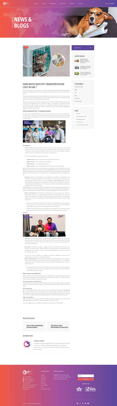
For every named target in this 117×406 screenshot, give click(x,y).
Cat (75, 92)
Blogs (76, 89)
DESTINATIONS (53, 3)
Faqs (42, 387)
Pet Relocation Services (81, 116)
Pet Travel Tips (78, 101)
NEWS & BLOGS (63, 3)
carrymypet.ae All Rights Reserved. (33, 403)
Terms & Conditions (28, 381)
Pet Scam (43, 383)
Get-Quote (43, 379)
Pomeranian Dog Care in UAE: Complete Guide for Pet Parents (85, 73)
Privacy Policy (27, 383)
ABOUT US (36, 3)
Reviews (43, 375)
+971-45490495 (111, 3)
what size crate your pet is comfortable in (46, 152)
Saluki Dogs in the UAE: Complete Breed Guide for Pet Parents (85, 67)
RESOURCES (71, 3)
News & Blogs (44, 385)
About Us (43, 381)
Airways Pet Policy (79, 86)
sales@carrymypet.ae (29, 379)
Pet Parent (77, 98)
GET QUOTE (80, 3)
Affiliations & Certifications (30, 385)
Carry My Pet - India (45, 389)
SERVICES (44, 3)
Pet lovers (78, 113)
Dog (76, 95)
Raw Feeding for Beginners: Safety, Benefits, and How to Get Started (85, 61)
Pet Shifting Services (80, 119)
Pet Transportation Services (82, 125)
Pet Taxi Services (80, 122)
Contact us (43, 377)
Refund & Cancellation (29, 387)
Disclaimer (26, 389)
